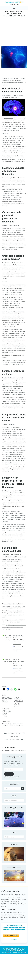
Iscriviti (9, 774)
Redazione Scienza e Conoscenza (15, 95)
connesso (10, 750)
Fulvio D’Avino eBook (18, 665)
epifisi (7, 247)
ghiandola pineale (13, 723)
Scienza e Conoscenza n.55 (17, 161)
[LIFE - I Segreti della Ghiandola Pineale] (7, 635)
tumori (22, 725)
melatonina (20, 723)
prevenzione (4, 725)
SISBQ (18, 622)
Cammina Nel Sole (12, 948)
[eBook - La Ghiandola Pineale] (7, 659)
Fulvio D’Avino (16, 659)
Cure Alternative (6, 97)
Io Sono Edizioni (17, 644)
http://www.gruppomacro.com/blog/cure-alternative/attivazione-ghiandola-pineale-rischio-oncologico (14, 627)
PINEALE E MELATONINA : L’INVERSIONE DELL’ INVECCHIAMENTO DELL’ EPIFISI (19, 700)
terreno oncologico (11, 725)
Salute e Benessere (15, 97)
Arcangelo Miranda (17, 635)
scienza (8, 721)
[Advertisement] (14, 31)
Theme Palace (22, 952)
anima (5, 723)
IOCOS (20, 950)
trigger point (17, 725)
